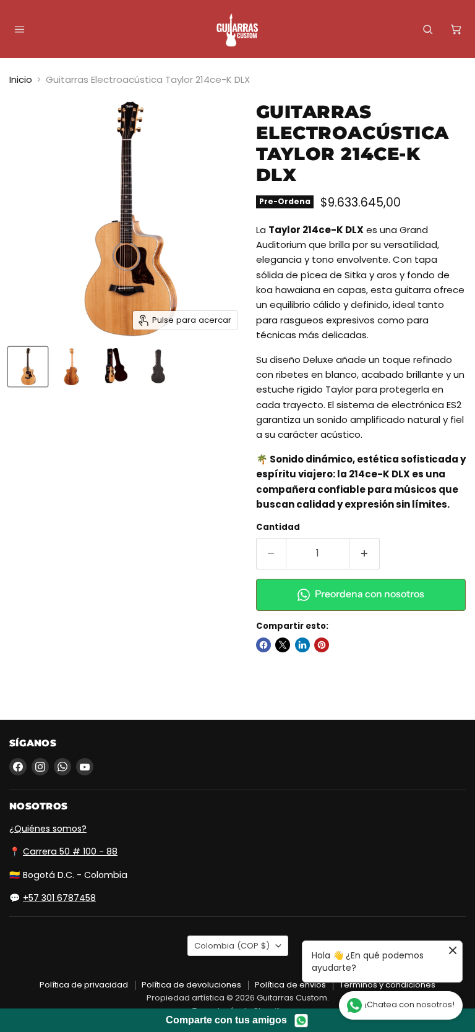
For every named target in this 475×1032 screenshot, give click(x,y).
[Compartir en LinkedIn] (302, 645)
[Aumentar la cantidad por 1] (364, 553)
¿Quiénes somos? (48, 828)
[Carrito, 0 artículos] (456, 29)
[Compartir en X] (282, 645)
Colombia (232, 946)
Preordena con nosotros (369, 594)
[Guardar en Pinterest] (321, 645)
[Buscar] (427, 29)
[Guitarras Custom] (237, 30)
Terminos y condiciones (387, 985)
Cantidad (278, 527)
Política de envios (290, 985)
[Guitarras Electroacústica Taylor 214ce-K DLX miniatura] (28, 366)
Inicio (20, 79)
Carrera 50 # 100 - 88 (70, 851)
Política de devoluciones (191, 985)
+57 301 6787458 (59, 898)
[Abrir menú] (19, 29)
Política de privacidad (84, 985)
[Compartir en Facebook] (263, 645)
